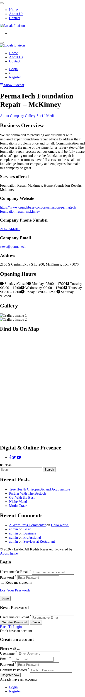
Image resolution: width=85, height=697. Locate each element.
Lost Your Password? (15, 590)
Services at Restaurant (39, 541)
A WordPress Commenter (27, 525)
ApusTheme (9, 553)
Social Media (45, 116)
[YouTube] (19, 457)
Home (13, 10)
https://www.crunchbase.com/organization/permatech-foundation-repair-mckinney (38, 209)
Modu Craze (18, 506)
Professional (32, 537)
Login (13, 69)
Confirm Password (13, 670)
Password (7, 577)
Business (29, 533)
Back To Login (11, 627)
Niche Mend (18, 501)
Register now (10, 675)
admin (13, 529)
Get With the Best (21, 497)
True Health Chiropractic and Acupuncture (39, 489)
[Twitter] (14, 457)
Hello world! (60, 525)
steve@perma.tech (13, 246)
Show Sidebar (13, 85)
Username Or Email (14, 572)
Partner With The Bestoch (27, 493)
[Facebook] (10, 457)
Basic (27, 529)
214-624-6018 (10, 229)
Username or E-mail (14, 617)
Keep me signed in (18, 582)
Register (15, 77)
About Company (12, 116)
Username (7, 653)
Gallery (30, 116)
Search (49, 469)
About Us (16, 14)
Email (4, 659)
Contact (14, 18)
